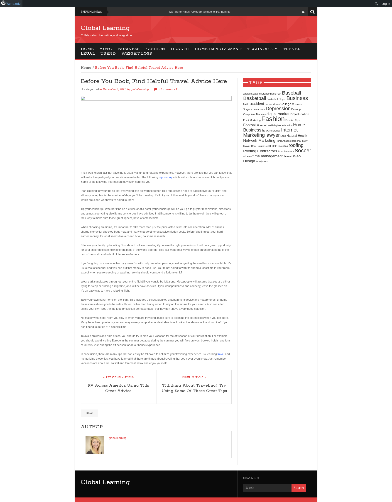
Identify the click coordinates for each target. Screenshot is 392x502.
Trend (108, 53)
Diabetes (261, 114)
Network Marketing (259, 140)
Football (250, 125)
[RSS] (303, 11)
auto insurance (261, 93)
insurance (275, 130)
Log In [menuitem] (386, 3)
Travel (291, 49)
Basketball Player (276, 99)
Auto (105, 49)
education (302, 114)
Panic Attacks (283, 140)
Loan (283, 135)
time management (267, 156)
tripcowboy (165, 177)
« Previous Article (118, 377)
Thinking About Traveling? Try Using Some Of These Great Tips (194, 388)
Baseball (291, 93)
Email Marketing (252, 120)
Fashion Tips (292, 120)
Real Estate (257, 146)
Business (129, 49)
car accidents (272, 104)
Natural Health (297, 135)
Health (180, 49)
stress (247, 156)
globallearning (140, 89)
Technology (262, 49)
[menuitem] (376, 3)
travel (221, 354)
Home (87, 49)
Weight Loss (136, 53)
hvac (265, 130)
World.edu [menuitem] (13, 3)
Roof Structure (286, 151)
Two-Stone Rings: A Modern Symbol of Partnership (199, 11)
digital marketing (280, 114)
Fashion (155, 49)
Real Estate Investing (276, 146)
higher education (283, 125)
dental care (259, 109)
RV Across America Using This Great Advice (118, 388)
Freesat (261, 125)
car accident (253, 103)
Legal (88, 53)
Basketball (254, 98)
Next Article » (194, 377)
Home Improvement (218, 49)
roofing (296, 145)
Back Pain (275, 93)
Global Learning (105, 28)
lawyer (272, 135)
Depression (278, 108)
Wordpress (262, 161)
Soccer (303, 151)
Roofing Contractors (260, 151)
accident (247, 93)
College (285, 104)
